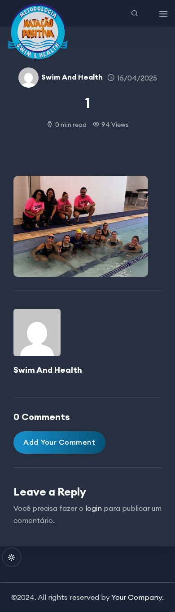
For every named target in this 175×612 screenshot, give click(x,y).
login (93, 508)
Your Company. (137, 597)
